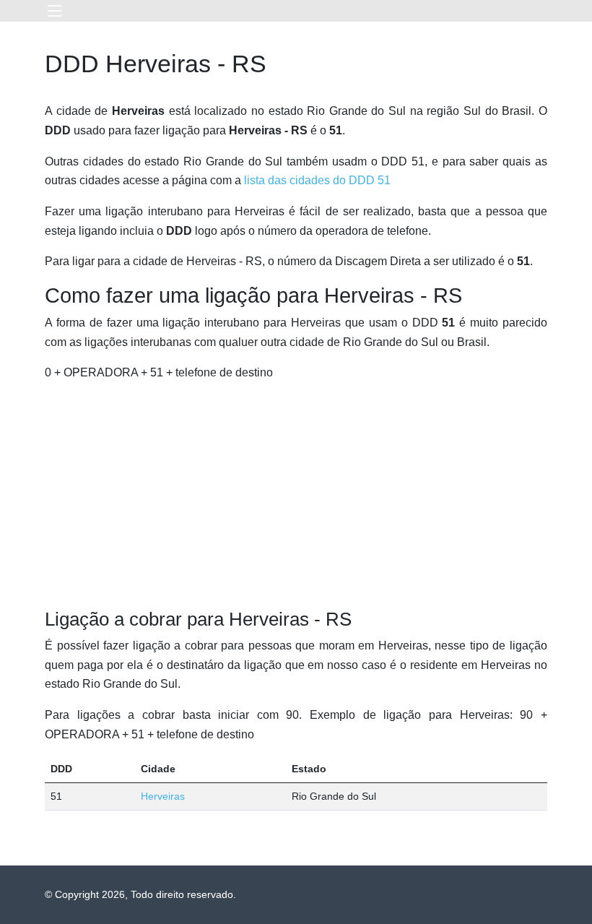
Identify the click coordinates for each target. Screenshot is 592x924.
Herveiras (163, 796)
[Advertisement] (296, 495)
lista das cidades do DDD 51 (317, 180)
